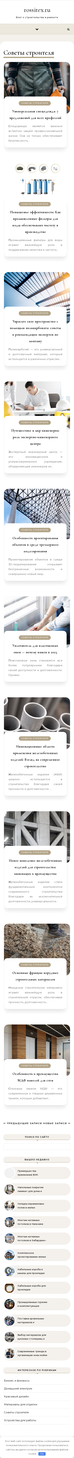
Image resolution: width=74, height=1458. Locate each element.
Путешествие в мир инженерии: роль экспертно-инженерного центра (35, 437)
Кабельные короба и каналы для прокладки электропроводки (31, 1271)
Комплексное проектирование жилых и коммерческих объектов (32, 1255)
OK (42, 1453)
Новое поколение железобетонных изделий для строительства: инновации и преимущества (35, 867)
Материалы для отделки (20, 1404)
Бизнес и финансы (16, 1380)
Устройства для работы (20, 1420)
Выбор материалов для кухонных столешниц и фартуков (32, 1337)
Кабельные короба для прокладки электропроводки (32, 1287)
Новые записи (55, 1123)
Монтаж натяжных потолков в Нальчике (30, 1222)
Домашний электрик (18, 1388)
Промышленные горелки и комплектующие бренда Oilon (32, 1304)
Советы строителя (34, 103)
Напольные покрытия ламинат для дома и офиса (30, 1189)
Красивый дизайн (16, 1396)
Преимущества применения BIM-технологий (28, 1173)
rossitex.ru (37, 10)
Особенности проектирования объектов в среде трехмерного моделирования (35, 544)
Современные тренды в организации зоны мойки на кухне (32, 1353)
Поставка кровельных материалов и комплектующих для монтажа (31, 1320)
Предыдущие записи (24, 1123)
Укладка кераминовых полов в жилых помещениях (31, 1205)
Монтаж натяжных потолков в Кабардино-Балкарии (32, 1238)
